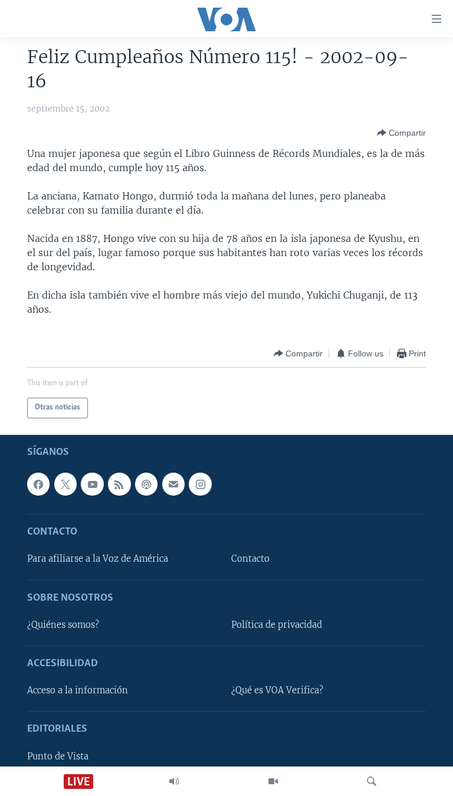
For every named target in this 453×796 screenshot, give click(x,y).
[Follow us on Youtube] (92, 484)
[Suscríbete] (173, 484)
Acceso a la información (77, 690)
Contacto (250, 558)
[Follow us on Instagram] (200, 484)
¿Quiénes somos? (63, 625)
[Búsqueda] (371, 781)
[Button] (401, 133)
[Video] (273, 781)
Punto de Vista (57, 756)
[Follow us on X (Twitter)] (65, 484)
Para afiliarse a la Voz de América (97, 558)
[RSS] (119, 484)
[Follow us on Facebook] (38, 484)
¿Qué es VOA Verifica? (277, 690)
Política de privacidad (276, 625)
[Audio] (174, 781)
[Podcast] (146, 484)
